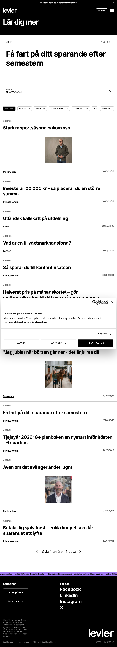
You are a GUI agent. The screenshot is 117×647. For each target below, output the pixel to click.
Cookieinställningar (49, 642)
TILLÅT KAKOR (95, 343)
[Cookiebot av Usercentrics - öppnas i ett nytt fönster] (94, 302)
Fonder (7, 250)
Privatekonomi (14, 92)
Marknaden (9, 171)
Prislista (36, 642)
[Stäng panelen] (112, 302)
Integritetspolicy (17, 322)
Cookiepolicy (38, 322)
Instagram (71, 601)
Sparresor (8, 396)
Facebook (70, 589)
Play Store (17, 601)
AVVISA (21, 343)
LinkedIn (69, 595)
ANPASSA (56, 343)
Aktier (6, 226)
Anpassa (102, 333)
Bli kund (101, 10)
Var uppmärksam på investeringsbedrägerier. (58, 3)
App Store (17, 592)
